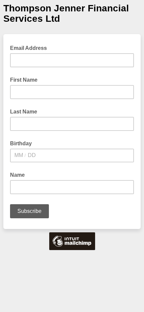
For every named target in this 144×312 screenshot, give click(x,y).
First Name (24, 80)
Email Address (30, 47)
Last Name (23, 111)
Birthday (21, 143)
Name (17, 175)
